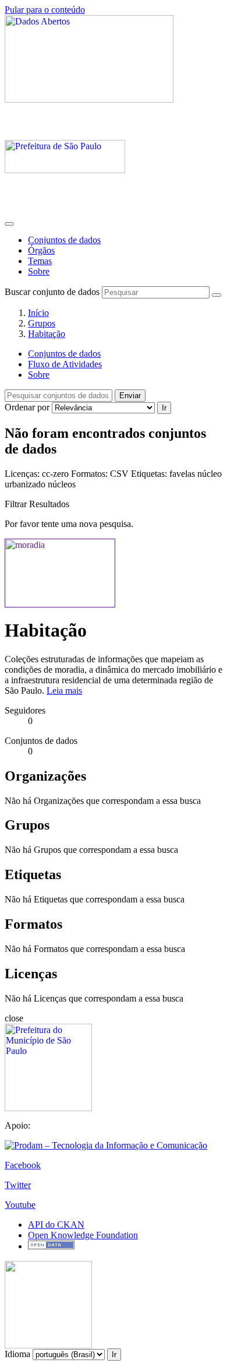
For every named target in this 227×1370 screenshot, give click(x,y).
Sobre (38, 271)
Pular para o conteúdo (45, 10)
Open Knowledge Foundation (83, 1235)
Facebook (23, 1165)
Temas (40, 261)
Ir (164, 407)
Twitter (18, 1185)
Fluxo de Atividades (65, 364)
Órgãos (41, 250)
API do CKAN (56, 1225)
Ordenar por (27, 407)
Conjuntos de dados (64, 240)
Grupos (41, 323)
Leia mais (64, 690)
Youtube (20, 1205)
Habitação (46, 334)
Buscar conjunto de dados (52, 292)
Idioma (17, 1354)
